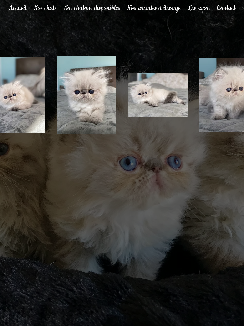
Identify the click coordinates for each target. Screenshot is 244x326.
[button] (45, 6)
